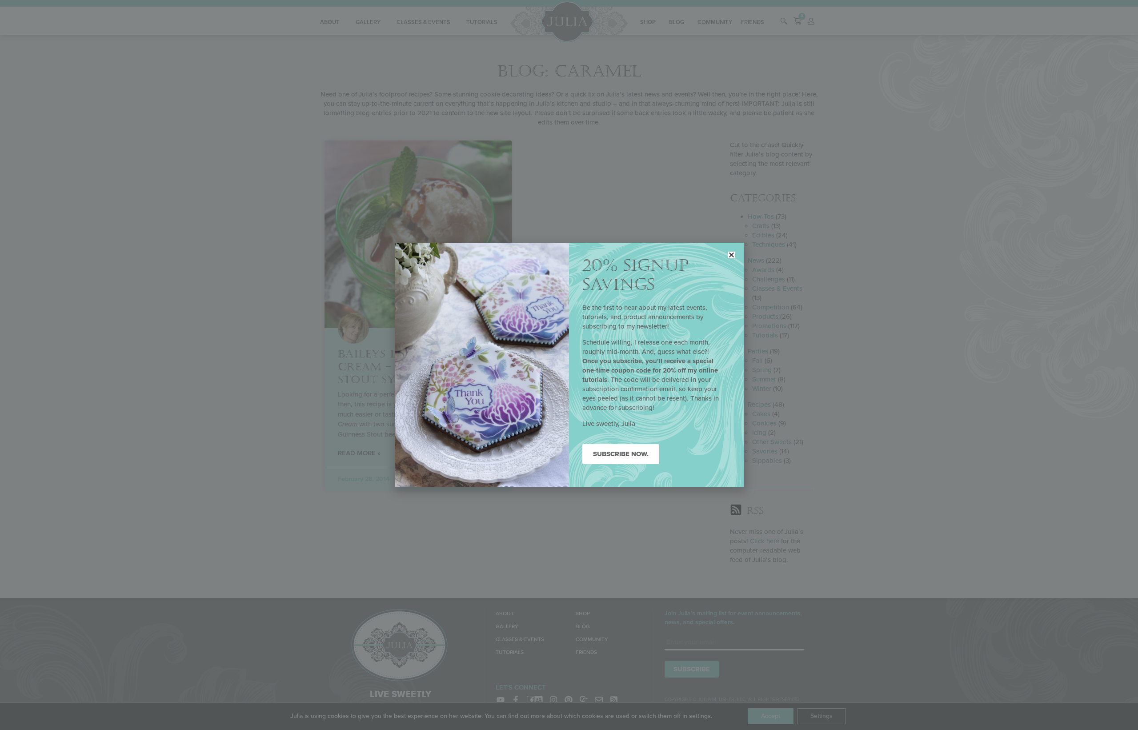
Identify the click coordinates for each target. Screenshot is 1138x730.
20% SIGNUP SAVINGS (635, 275)
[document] (569, 365)
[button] (731, 255)
